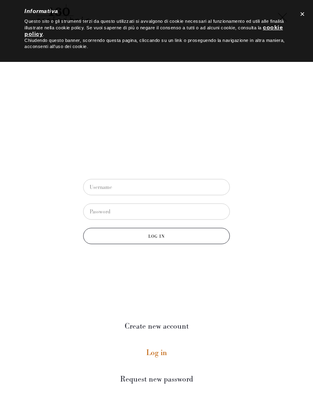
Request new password (156, 379)
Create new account (157, 326)
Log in (174, 353)
